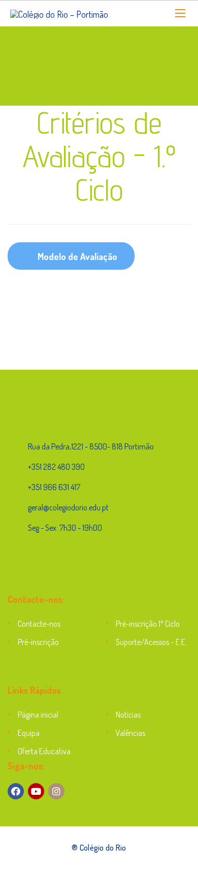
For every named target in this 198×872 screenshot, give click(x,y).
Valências (130, 733)
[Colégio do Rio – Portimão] (59, 13)
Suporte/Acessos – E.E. (151, 642)
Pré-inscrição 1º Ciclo (148, 624)
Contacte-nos (39, 624)
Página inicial (38, 714)
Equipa (29, 733)
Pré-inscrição (38, 642)
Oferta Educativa (44, 751)
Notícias (128, 714)
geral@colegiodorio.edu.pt (68, 507)
